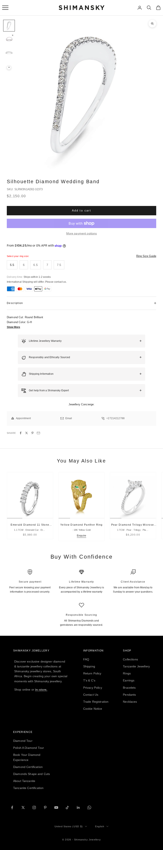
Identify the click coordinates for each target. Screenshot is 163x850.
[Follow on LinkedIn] (78, 807)
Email (68, 418)
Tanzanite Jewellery (136, 666)
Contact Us (90, 694)
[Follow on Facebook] (12, 807)
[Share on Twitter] (26, 433)
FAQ (86, 659)
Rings (127, 673)
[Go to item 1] (9, 25)
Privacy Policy (92, 687)
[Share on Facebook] (20, 433)
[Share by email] (38, 433)
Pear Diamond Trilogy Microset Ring (133, 525)
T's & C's (89, 680)
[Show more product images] (9, 67)
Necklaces (130, 701)
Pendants (129, 694)
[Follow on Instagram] (34, 807)
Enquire (81, 535)
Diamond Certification (28, 767)
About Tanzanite (24, 781)
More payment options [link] (81, 233)
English (99, 826)
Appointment (23, 418)
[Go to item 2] (9, 39)
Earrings (128, 680)
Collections (130, 659)
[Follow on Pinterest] (45, 807)
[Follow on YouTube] (56, 807)
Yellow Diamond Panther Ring (81, 524)
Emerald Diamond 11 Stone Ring (30, 525)
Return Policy (92, 673)
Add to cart (81, 210)
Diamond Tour (22, 740)
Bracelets (129, 687)
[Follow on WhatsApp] (89, 807)
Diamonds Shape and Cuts (31, 774)
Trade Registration (96, 701)
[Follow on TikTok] (67, 807)
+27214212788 (115, 418)
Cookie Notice (92, 708)
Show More (13, 327)
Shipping (89, 666)
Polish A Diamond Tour (28, 747)
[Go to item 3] (9, 52)
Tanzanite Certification (28, 788)
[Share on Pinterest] (32, 433)
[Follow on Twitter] (23, 807)
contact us (60, 281)
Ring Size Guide (146, 256)
